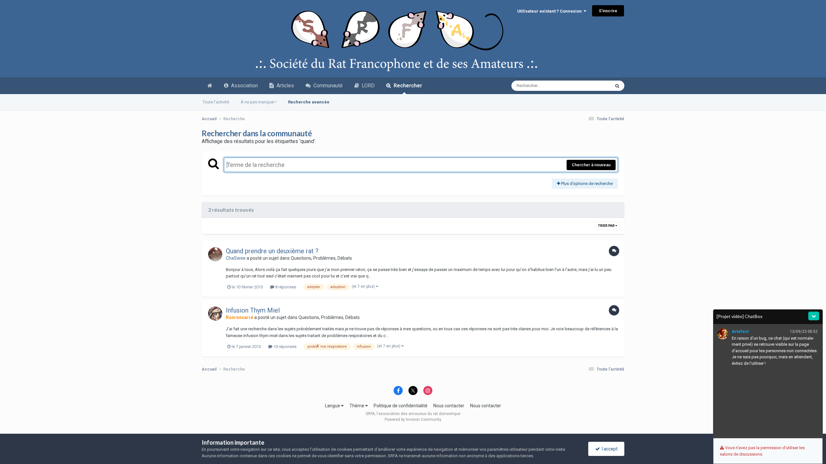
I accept (609, 448)
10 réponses (284, 346)
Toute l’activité (216, 102)
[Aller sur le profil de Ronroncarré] (215, 313)
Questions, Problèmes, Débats (321, 258)
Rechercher (406, 85)
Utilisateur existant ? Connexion (550, 11)
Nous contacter (448, 405)
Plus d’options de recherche (586, 183)
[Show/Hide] (813, 316)
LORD (367, 85)
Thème (357, 405)
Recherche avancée (308, 102)
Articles (284, 85)
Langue (333, 405)
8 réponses (285, 287)
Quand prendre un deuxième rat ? (272, 251)
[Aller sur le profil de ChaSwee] (215, 254)
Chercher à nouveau (591, 164)
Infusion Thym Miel (253, 310)
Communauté (327, 85)
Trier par (606, 225)
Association (243, 85)
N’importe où (590, 85)
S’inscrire (608, 10)
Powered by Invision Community (413, 419)
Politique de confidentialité (401, 405)
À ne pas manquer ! (259, 102)
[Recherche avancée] (617, 86)
